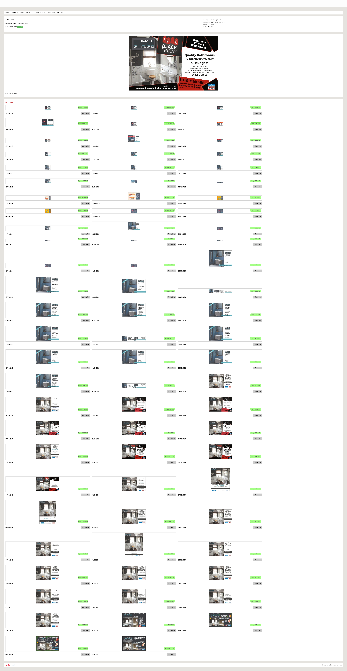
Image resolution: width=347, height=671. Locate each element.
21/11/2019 (9, 19)
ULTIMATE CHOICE (39, 13)
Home (7, 13)
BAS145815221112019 (55, 13)
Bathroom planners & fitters (21, 13)
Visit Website (209, 27)
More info (85, 113)
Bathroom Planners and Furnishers (16, 23)
